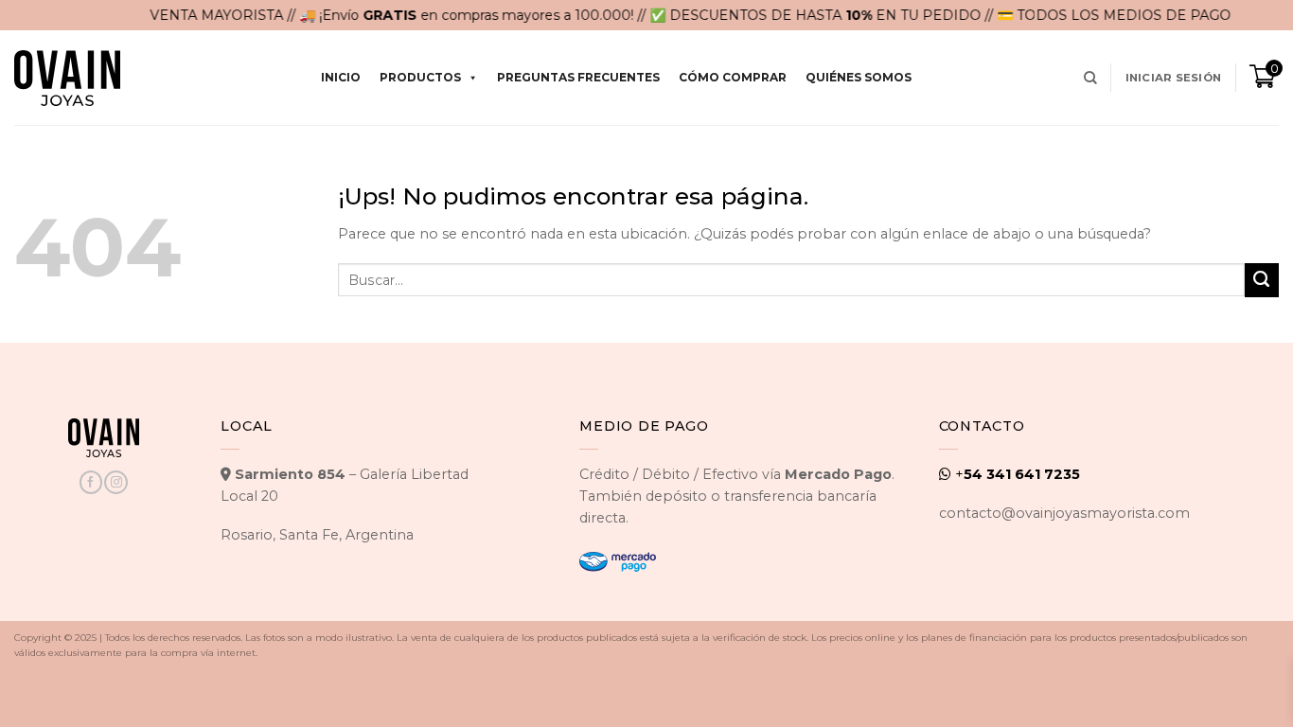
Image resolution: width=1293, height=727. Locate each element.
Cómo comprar (733, 77)
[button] (1173, 78)
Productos (420, 77)
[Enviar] (1262, 280)
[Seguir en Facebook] (91, 482)
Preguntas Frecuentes (578, 77)
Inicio (341, 77)
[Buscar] (1090, 78)
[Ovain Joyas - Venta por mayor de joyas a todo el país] (67, 78)
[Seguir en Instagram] (115, 482)
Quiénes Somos (859, 77)
